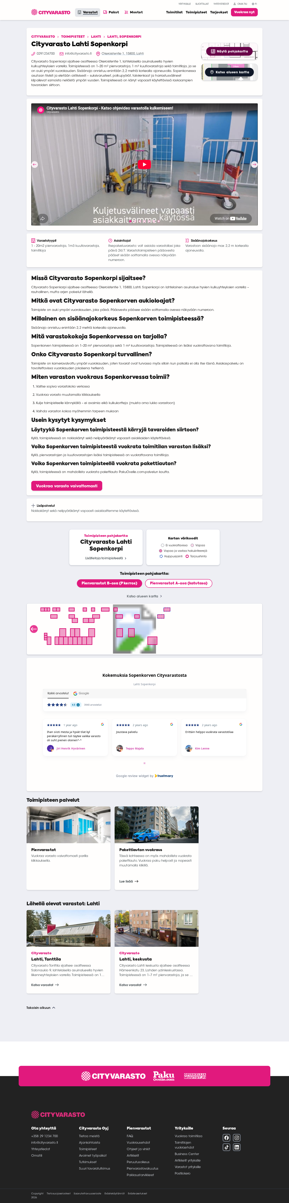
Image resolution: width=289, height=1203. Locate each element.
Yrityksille (185, 4)
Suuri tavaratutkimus (94, 1168)
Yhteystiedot (221, 4)
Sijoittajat (202, 4)
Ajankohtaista (89, 1142)
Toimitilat (174, 12)
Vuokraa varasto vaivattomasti (67, 485)
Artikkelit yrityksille (188, 1160)
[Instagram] (237, 1138)
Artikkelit (133, 1155)
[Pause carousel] (144, 763)
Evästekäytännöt (115, 1194)
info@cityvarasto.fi (44, 1142)
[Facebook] (226, 1138)
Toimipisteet (196, 12)
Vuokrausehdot (138, 1142)
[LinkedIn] (237, 1147)
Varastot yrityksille (188, 1167)
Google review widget (132, 776)
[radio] (109, 583)
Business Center (187, 1154)
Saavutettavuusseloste (87, 1194)
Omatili (36, 1155)
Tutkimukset (88, 1162)
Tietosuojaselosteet (59, 1194)
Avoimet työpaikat (93, 1155)
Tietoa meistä (89, 1136)
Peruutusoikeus (138, 1162)
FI (256, 4)
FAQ (130, 1136)
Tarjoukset (219, 12)
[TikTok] (226, 1147)
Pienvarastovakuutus (142, 1168)
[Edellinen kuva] (34, 164)
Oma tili (242, 4)
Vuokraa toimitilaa (188, 1136)
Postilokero (183, 1173)
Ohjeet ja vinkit (138, 1149)
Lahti (96, 37)
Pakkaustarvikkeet (140, 1175)
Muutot (136, 12)
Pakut (114, 12)
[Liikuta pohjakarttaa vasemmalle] (34, 629)
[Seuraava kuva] (254, 164)
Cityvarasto (43, 37)
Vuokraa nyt (244, 12)
